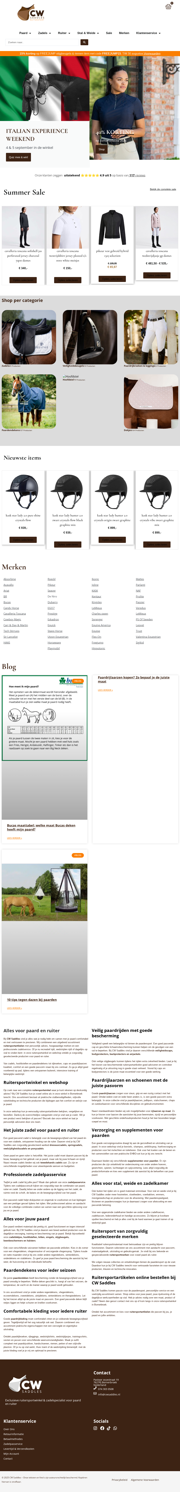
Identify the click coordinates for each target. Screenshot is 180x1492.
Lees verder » (14, 838)
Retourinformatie (14, 1434)
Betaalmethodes (13, 1439)
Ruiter (62, 33)
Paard (23, 33)
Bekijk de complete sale (163, 189)
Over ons (9, 1429)
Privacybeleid (119, 1479)
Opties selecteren (23, 280)
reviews (137, 175)
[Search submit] (84, 42)
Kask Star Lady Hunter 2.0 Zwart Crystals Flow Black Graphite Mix (67, 520)
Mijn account (11, 1454)
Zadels (42, 33)
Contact (8, 1458)
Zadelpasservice (13, 1444)
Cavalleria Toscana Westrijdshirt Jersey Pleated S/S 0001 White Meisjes (67, 255)
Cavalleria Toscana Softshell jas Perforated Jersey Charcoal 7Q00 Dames (23, 255)
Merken (124, 33)
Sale (109, 33)
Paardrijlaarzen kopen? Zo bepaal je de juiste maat (134, 679)
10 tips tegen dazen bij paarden (32, 1000)
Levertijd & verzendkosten (19, 1449)
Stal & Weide (86, 33)
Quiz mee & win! (18, 157)
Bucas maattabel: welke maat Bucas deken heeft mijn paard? (41, 827)
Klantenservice (146, 33)
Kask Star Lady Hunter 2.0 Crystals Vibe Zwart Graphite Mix (157, 520)
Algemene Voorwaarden (145, 1479)
